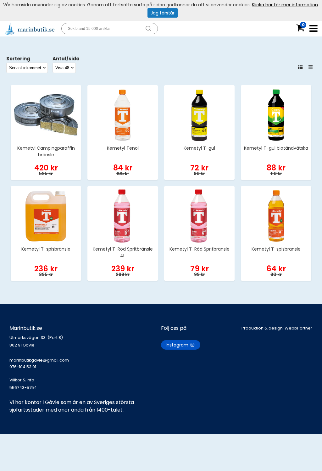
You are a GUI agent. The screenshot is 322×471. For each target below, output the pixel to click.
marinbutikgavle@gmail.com (39, 363)
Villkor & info (21, 380)
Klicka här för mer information (285, 5)
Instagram (178, 345)
